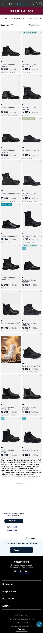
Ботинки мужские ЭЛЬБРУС (8, 278)
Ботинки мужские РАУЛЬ (11, 236)
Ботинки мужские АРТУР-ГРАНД (29, 65)
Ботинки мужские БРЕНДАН (29, 108)
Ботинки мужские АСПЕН (8, 451)
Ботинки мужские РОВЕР (11, 193)
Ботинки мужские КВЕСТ (32, 150)
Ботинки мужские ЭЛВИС (8, 65)
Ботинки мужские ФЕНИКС (8, 151)
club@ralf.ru (21, 562)
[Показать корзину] (40, 4)
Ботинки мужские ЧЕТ (31, 450)
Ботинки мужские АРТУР (11, 107)
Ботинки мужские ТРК (31, 366)
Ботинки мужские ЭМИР (10, 323)
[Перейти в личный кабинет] (36, 4)
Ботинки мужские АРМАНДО (29, 324)
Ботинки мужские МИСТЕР (29, 281)
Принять (21, 629)
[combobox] (30, 25)
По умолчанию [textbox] (34, 25)
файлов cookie (7, 620)
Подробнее (12, 521)
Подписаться (20, 550)
